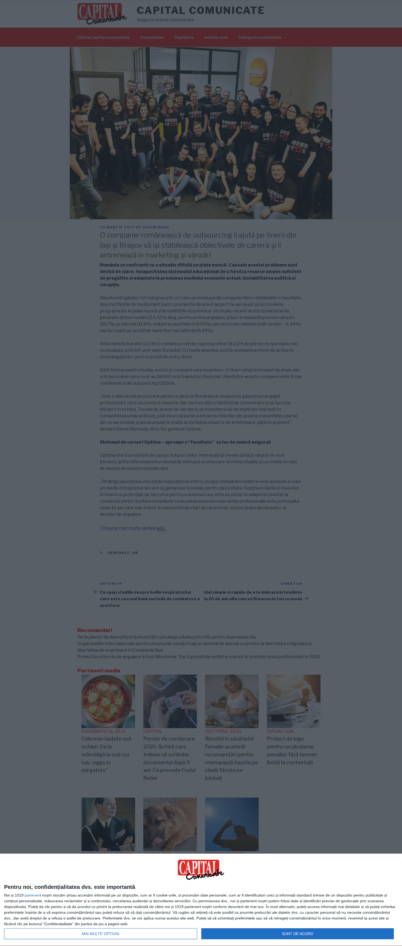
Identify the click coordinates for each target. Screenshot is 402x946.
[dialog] (201, 900)
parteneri (32, 895)
